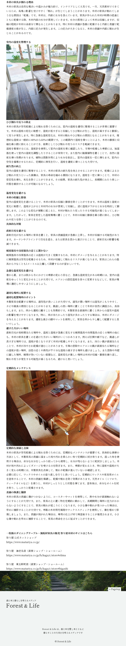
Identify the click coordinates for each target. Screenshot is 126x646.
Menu (118, 7)
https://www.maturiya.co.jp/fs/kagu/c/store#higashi (37, 568)
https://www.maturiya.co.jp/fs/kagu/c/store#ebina (36, 555)
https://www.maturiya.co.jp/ (23, 542)
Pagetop (115, 589)
